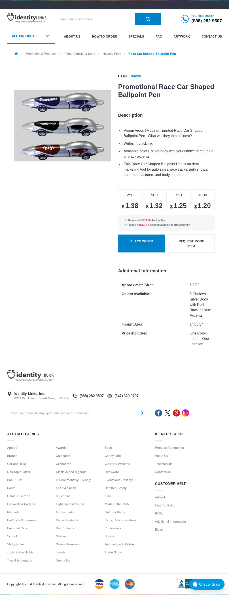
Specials (136, 36)
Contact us (211, 36)
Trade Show (113, 552)
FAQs (159, 513)
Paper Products (67, 520)
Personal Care (17, 528)
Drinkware (112, 472)
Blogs (159, 529)
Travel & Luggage (19, 560)
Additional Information (170, 521)
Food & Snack (66, 488)
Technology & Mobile (119, 544)
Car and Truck (17, 464)
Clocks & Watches (117, 464)
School (12, 536)
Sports (109, 536)
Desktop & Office (19, 472)
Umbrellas (63, 560)
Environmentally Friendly (73, 480)
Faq (159, 36)
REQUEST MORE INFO (191, 243)
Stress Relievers (67, 544)
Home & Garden (18, 496)
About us (72, 36)
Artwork (182, 36)
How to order (104, 36)
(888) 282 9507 (92, 396)
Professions (113, 528)
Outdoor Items (115, 512)
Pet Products (65, 528)
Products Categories (169, 447)
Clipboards (63, 464)
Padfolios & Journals (21, 520)
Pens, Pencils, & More (120, 520)
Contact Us (163, 472)
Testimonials (163, 464)
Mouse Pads (65, 512)
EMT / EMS (15, 480)
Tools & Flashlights (20, 552)
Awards (61, 447)
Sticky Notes (16, 544)
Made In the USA (117, 504)
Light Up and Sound (70, 504)
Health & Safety (116, 488)
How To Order (165, 505)
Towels (61, 552)
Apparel (12, 447)
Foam (11, 488)
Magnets (13, 512)
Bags (108, 447)
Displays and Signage (71, 472)
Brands (12, 455)
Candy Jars (113, 455)
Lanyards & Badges (21, 504)
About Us (161, 455)
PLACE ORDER (141, 241)
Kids (108, 496)
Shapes (61, 536)
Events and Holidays (119, 480)
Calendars (63, 455)
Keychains (63, 496)
